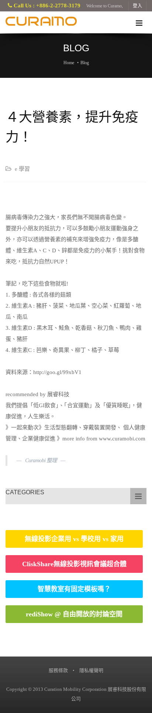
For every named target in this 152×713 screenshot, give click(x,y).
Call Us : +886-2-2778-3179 (46, 5)
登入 (137, 5)
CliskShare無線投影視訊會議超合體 (74, 564)
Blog (84, 62)
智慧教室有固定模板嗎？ (74, 589)
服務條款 (58, 670)
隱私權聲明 (91, 670)
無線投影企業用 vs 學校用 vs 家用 (74, 539)
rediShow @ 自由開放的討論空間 (74, 614)
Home (68, 62)
